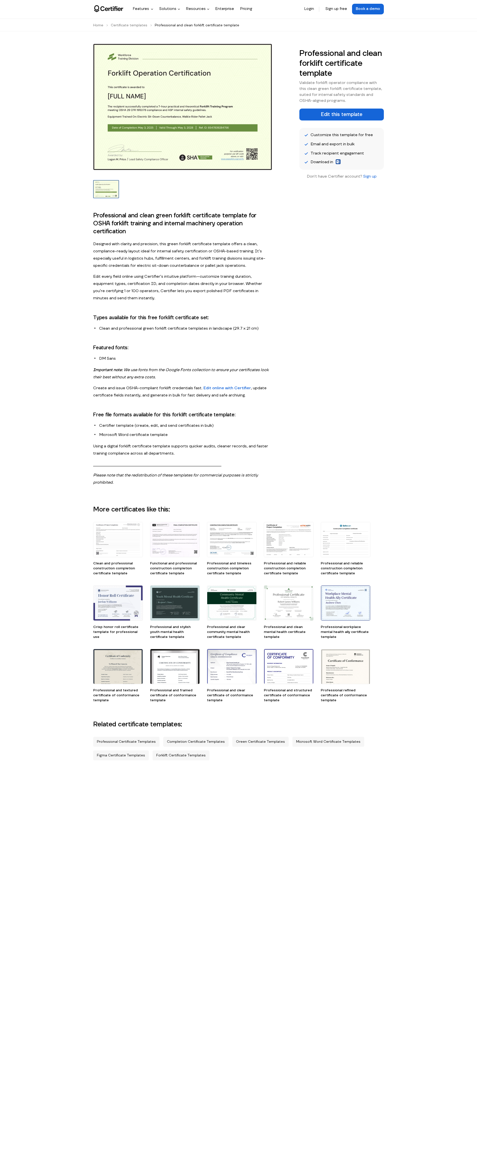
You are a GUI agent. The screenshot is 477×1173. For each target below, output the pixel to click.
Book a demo (368, 8)
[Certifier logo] (108, 8)
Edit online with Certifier (227, 388)
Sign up (370, 176)
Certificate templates (129, 25)
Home (98, 25)
